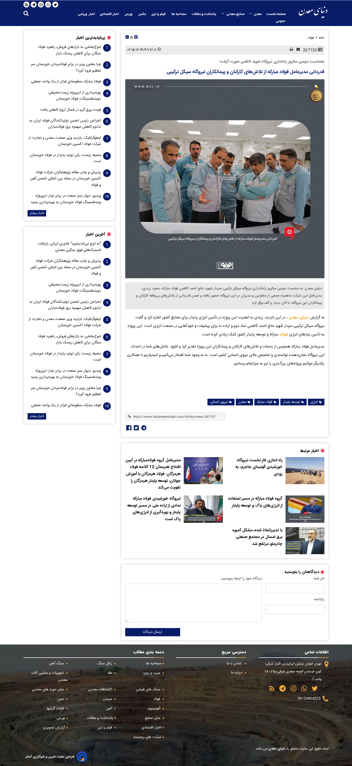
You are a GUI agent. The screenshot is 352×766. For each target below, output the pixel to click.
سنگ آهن (57, 663)
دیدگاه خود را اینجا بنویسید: (241, 579)
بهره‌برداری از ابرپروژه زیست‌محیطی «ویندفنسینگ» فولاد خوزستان (74, 96)
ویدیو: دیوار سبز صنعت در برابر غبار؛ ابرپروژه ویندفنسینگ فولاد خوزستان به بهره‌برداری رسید (66, 199)
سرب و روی (152, 673)
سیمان (108, 699)
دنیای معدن (299, 317)
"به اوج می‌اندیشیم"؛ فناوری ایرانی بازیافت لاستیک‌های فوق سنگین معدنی (69, 247)
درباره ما (237, 672)
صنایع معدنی (235, 14)
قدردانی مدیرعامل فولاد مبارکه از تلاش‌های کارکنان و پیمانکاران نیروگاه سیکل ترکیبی (245, 72)
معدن (258, 14)
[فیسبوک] (128, 427)
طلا (110, 673)
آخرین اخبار (95, 234)
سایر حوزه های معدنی (48, 689)
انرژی (314, 402)
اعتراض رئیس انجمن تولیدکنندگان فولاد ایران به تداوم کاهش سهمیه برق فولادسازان (65, 124)
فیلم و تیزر (159, 14)
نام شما (319, 579)
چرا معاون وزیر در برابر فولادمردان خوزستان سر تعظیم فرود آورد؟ (66, 67)
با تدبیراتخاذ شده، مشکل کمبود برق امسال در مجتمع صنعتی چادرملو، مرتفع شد (257, 537)
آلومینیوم (154, 709)
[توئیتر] (136, 427)
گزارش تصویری (54, 728)
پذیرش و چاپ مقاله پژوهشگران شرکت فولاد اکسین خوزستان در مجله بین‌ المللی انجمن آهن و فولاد (65, 178)
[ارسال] (296, 49)
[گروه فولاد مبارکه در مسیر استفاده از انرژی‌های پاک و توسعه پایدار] (305, 509)
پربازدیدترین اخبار (90, 37)
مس (61, 699)
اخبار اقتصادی (110, 14)
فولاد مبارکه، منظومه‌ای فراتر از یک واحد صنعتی (66, 82)
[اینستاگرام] (41, 4)
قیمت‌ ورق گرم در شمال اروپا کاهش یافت (70, 110)
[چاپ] (290, 49)
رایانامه (319, 599)
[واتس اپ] (48, 4)
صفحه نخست (276, 14)
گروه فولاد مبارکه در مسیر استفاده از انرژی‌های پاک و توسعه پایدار (255, 502)
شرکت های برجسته (147, 737)
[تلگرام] (33, 4)
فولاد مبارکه (264, 402)
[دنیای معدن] (313, 12)
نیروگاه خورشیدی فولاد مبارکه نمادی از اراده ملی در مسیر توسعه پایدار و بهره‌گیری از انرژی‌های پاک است (154, 509)
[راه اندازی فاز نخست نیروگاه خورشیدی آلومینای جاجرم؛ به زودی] (305, 470)
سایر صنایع (153, 718)
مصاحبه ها (179, 14)
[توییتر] (55, 4)
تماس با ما (234, 663)
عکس (142, 14)
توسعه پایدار (291, 402)
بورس (128, 14)
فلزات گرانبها (56, 709)
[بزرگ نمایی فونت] (136, 37)
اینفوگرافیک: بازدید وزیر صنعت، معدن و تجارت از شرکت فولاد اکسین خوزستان (65, 141)
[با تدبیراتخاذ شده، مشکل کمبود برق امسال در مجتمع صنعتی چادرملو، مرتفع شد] (305, 540)
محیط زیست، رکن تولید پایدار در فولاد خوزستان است (65, 158)
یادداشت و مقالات (204, 14)
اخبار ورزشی (86, 14)
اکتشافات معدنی (100, 689)
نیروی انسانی (219, 402)
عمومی (281, 21)
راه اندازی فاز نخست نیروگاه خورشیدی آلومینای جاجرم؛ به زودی (259, 467)
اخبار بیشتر (37, 213)
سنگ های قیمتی (148, 689)
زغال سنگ (105, 663)
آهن (109, 709)
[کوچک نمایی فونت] (127, 37)
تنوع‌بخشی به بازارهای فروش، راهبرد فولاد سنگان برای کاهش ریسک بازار (69, 50)
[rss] (26, 4)
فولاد (283, 334)
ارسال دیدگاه (152, 632)
